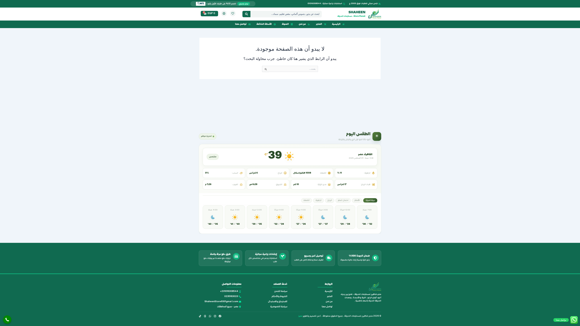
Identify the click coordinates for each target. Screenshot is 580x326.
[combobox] (286, 14)
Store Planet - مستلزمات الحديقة (351, 16)
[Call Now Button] (7, 319)
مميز (300, 316)
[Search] (246, 14)
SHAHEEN (356, 12)
